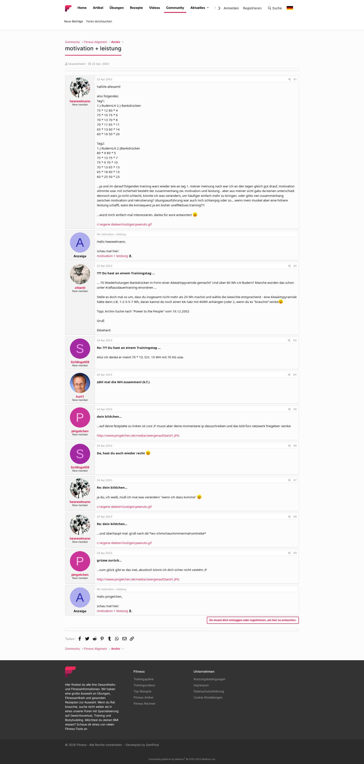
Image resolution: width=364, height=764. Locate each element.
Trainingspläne (144, 679)
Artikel (98, 8)
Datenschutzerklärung (209, 691)
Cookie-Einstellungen (208, 697)
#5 (295, 409)
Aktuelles (197, 8)
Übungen (117, 8)
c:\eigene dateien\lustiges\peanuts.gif (124, 224)
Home (82, 8)
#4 (295, 374)
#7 (295, 480)
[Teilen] (289, 79)
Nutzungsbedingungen (209, 679)
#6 (295, 445)
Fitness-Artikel (143, 697)
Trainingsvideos (144, 685)
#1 (295, 79)
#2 (295, 265)
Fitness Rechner (144, 703)
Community (175, 8)
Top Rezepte (142, 691)
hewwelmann (77, 63)
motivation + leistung (112, 256)
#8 (295, 516)
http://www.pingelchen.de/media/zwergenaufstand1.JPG (138, 435)
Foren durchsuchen (99, 21)
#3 (295, 340)
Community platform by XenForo (182, 759)
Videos (154, 8)
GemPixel (152, 745)
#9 (295, 553)
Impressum (201, 685)
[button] (207, 8)
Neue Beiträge (73, 21)
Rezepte (136, 8)
